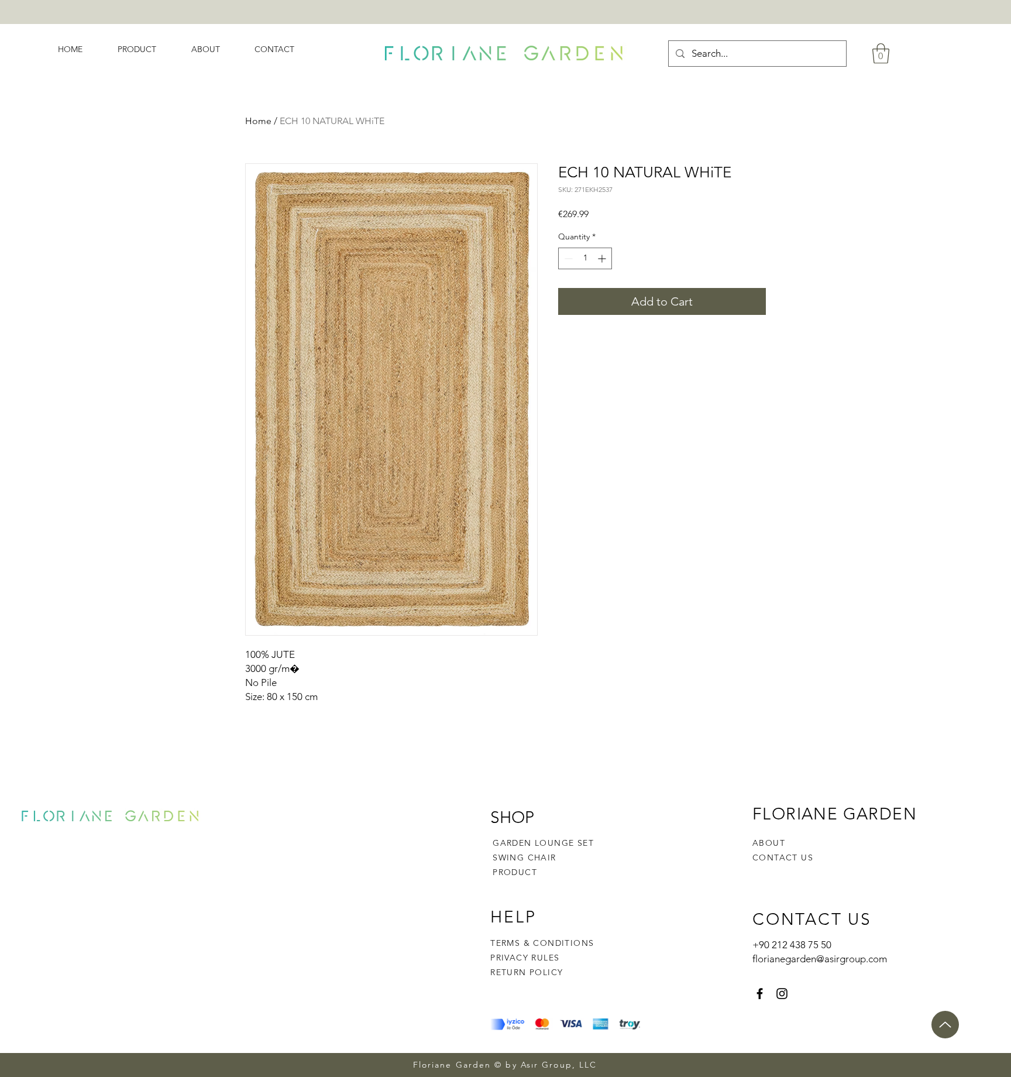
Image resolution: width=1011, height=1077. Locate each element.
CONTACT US (782, 857)
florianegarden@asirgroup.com (819, 959)
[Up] (945, 1024)
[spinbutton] (585, 258)
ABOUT (768, 843)
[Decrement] (567, 258)
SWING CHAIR (524, 857)
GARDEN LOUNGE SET (543, 843)
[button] (880, 53)
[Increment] (603, 258)
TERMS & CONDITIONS (542, 943)
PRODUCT (515, 872)
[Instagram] (782, 993)
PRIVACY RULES (524, 957)
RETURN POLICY (526, 972)
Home (258, 120)
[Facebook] (759, 993)
